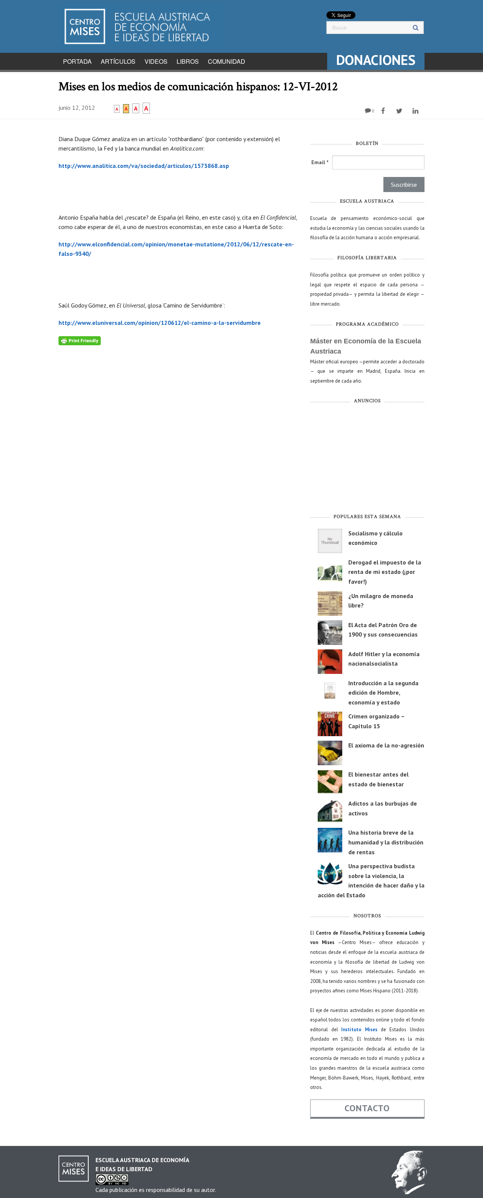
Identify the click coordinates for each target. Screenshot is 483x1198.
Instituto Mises (359, 1029)
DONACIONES (375, 60)
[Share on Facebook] (384, 111)
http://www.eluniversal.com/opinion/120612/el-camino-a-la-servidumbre (159, 322)
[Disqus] (178, 439)
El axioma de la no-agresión (386, 745)
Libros (188, 61)
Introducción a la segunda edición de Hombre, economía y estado (383, 692)
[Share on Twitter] (400, 111)
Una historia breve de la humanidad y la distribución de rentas (385, 842)
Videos (156, 61)
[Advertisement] (367, 460)
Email (319, 162)
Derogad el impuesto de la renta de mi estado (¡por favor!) (384, 571)
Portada (77, 61)
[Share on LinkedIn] (416, 111)
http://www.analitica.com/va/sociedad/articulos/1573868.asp (143, 165)
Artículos (118, 61)
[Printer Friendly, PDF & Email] (79, 340)
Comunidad (226, 61)
